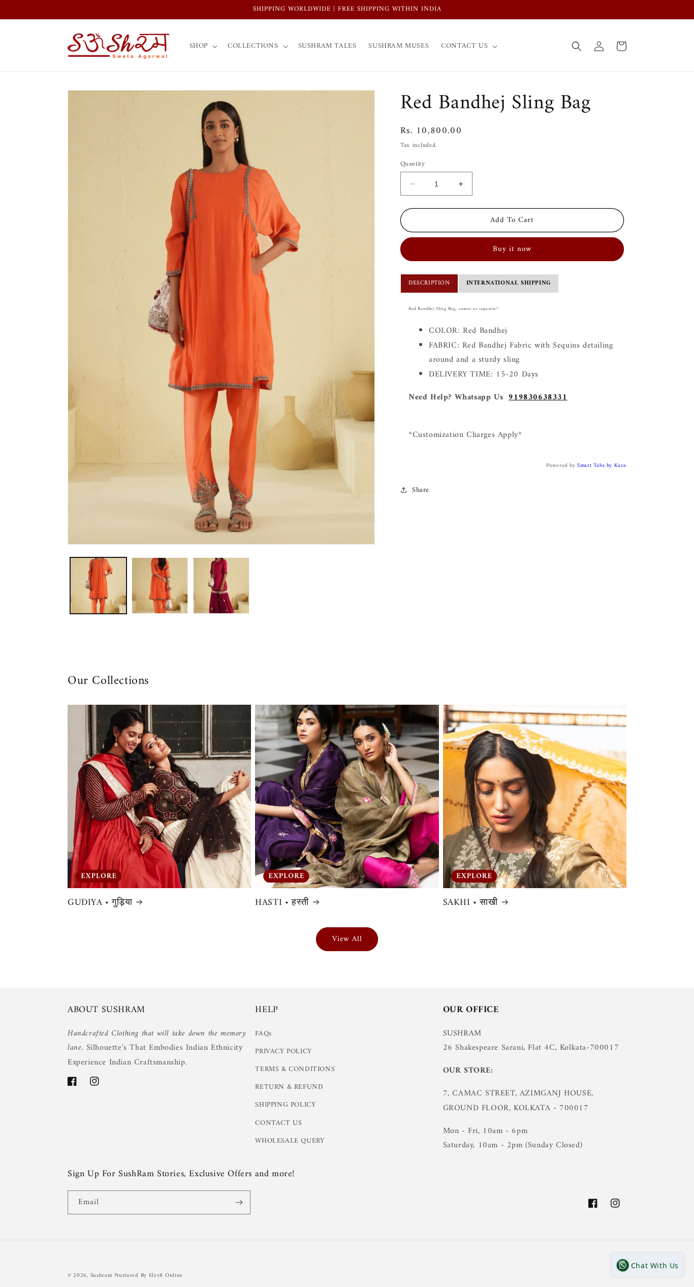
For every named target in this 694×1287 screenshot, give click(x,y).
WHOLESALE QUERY (289, 1141)
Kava (620, 465)
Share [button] (420, 490)
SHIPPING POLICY (285, 1104)
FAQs (263, 1033)
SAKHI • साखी (470, 902)
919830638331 (538, 397)
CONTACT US (278, 1123)
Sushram (101, 1275)
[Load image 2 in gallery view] (160, 585)
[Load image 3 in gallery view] (221, 585)
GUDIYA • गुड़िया (100, 902)
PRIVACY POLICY (283, 1051)
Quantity (412, 164)
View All (347, 939)
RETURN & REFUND (289, 1087)
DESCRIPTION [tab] (429, 283)
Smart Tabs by (595, 465)
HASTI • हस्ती (282, 902)
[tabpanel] (513, 375)
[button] (202, 46)
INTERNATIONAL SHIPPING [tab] (508, 283)
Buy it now (512, 249)
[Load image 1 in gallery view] (98, 585)
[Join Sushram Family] (239, 1202)
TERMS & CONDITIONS (295, 1069)
